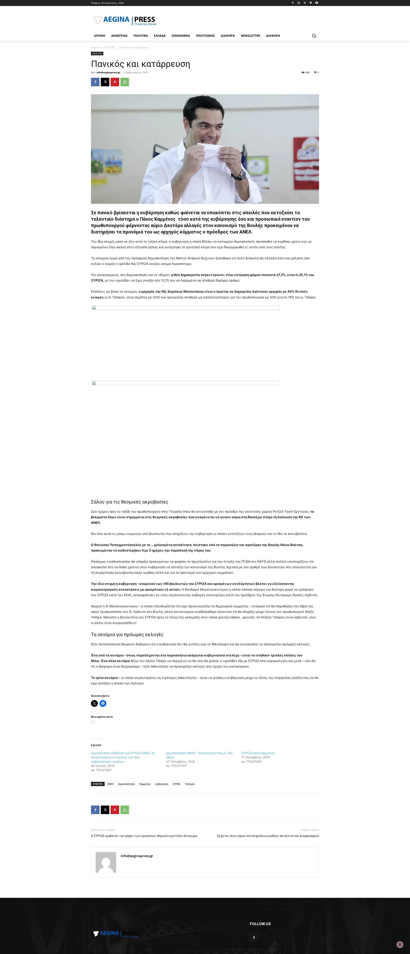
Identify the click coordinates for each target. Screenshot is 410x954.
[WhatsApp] (124, 82)
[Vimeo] (310, 3)
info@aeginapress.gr (108, 72)
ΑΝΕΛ (110, 783)
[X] (304, 3)
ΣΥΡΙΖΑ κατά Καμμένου (258, 753)
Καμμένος (145, 783)
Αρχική (95, 47)
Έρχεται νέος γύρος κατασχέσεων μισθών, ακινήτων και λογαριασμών (268, 836)
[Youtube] (316, 3)
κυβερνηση (161, 783)
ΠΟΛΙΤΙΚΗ (109, 47)
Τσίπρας (190, 783)
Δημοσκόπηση (126, 783)
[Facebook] (292, 3)
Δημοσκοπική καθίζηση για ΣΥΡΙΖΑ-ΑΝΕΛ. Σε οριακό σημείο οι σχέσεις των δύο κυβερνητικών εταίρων (123, 757)
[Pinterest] (115, 82)
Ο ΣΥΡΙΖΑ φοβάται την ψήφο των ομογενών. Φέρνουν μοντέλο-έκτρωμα (144, 836)
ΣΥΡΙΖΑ (176, 783)
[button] (314, 36)
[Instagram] (298, 3)
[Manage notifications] (400, 944)
